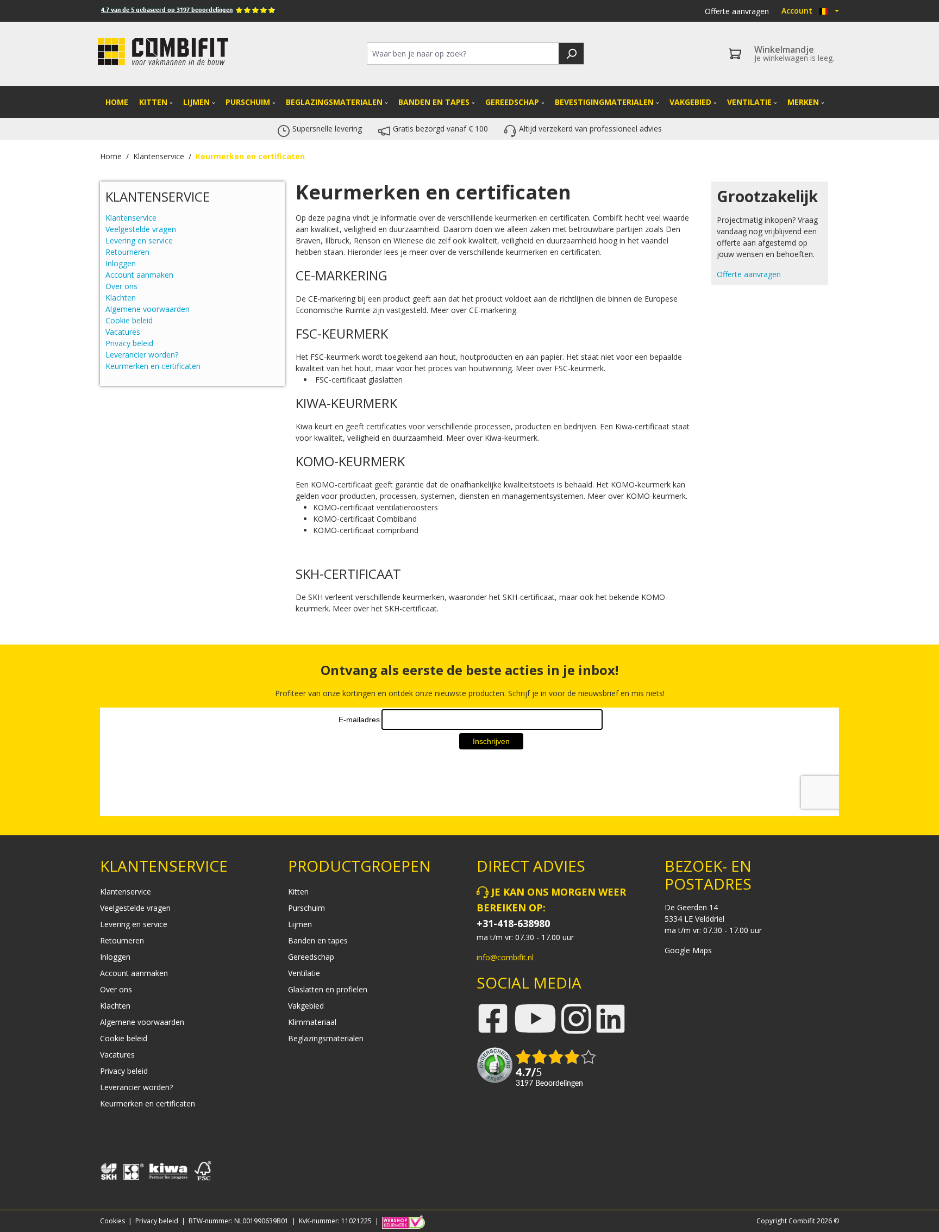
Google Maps (688, 950)
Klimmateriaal (312, 1022)
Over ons (121, 286)
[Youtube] (535, 1019)
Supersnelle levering (327, 128)
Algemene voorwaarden (147, 309)
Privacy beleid (129, 343)
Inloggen (120, 263)
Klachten (120, 297)
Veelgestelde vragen (140, 229)
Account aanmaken (139, 275)
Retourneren (127, 252)
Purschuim (306, 908)
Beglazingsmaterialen (326, 1038)
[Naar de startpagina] (163, 51)
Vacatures (122, 332)
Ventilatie (304, 973)
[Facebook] (493, 1018)
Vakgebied (306, 1005)
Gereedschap (311, 957)
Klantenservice (130, 217)
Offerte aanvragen (737, 11)
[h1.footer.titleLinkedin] (610, 1017)
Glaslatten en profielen (327, 989)
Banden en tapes (318, 940)
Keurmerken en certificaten (153, 366)
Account (796, 10)
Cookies (112, 1220)
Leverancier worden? (141, 354)
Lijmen (300, 924)
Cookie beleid (129, 320)
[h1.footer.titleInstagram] (576, 1017)
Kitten (298, 891)
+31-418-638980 (513, 923)
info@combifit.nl (505, 957)
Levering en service (139, 240)
